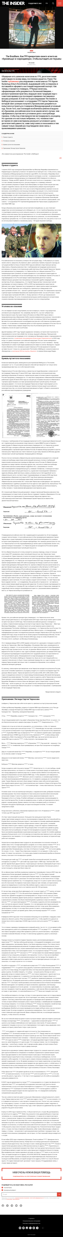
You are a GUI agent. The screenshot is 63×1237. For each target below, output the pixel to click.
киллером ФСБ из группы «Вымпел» (25, 351)
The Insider (31, 62)
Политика (31, 52)
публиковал (13, 81)
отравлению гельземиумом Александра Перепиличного (33, 338)
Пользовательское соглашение (31, 1221)
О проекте (31, 1218)
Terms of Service (16, 1199)
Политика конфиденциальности (31, 1223)
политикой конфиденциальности (37, 1197)
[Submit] (59, 1194)
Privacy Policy (9, 1199)
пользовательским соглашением (22, 1197)
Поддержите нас (35, 3)
